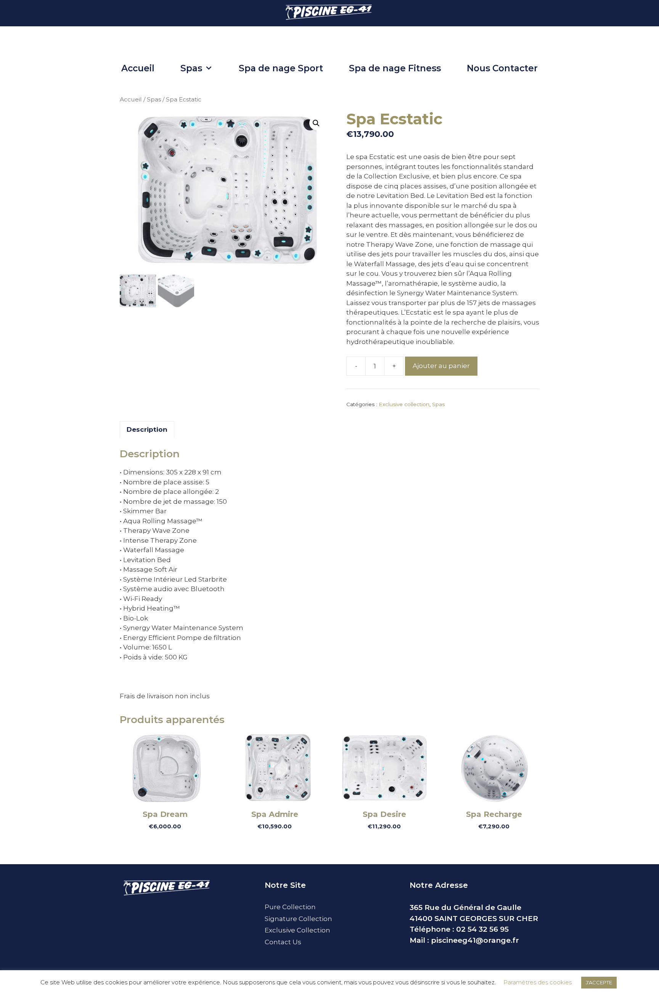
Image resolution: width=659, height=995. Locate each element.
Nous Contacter (502, 68)
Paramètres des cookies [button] (537, 982)
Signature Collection (298, 919)
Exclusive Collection (297, 930)
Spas (191, 68)
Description (147, 429)
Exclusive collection (404, 404)
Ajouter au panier (441, 366)
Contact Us (283, 942)
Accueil (137, 68)
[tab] (147, 429)
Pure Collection (290, 907)
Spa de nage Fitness (395, 68)
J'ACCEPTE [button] (599, 982)
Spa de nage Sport (281, 68)
